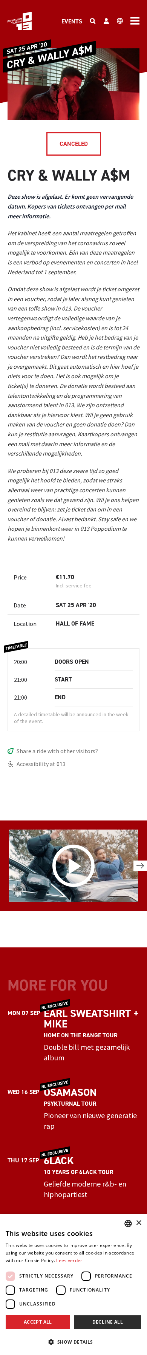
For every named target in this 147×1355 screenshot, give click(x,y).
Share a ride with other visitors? (57, 751)
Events (71, 21)
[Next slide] (140, 866)
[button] (73, 1341)
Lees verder (69, 1260)
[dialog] (73, 1284)
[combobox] (128, 1223)
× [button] (138, 1223)
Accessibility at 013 (41, 764)
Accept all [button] (38, 1322)
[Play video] (73, 865)
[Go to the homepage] (20, 21)
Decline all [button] (107, 1322)
